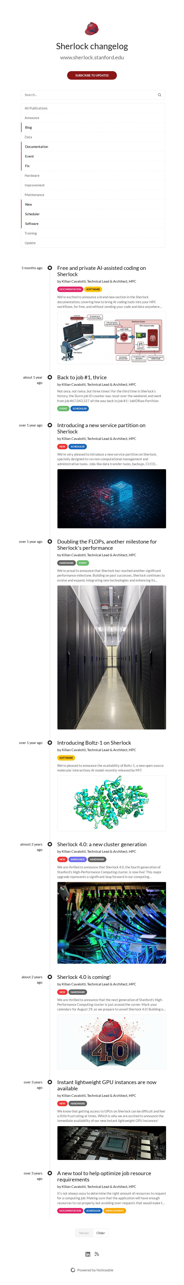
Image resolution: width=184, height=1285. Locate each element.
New (28, 204)
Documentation (36, 147)
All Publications (36, 108)
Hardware (32, 175)
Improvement (35, 185)
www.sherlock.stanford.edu (92, 57)
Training (31, 233)
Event (29, 156)
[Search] (159, 94)
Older (100, 1233)
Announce (32, 118)
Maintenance (34, 195)
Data (28, 137)
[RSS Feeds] (97, 1253)
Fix (27, 166)
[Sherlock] (92, 29)
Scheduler (32, 214)
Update (30, 243)
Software (32, 224)
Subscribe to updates (92, 75)
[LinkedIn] (90, 1253)
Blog (28, 127)
